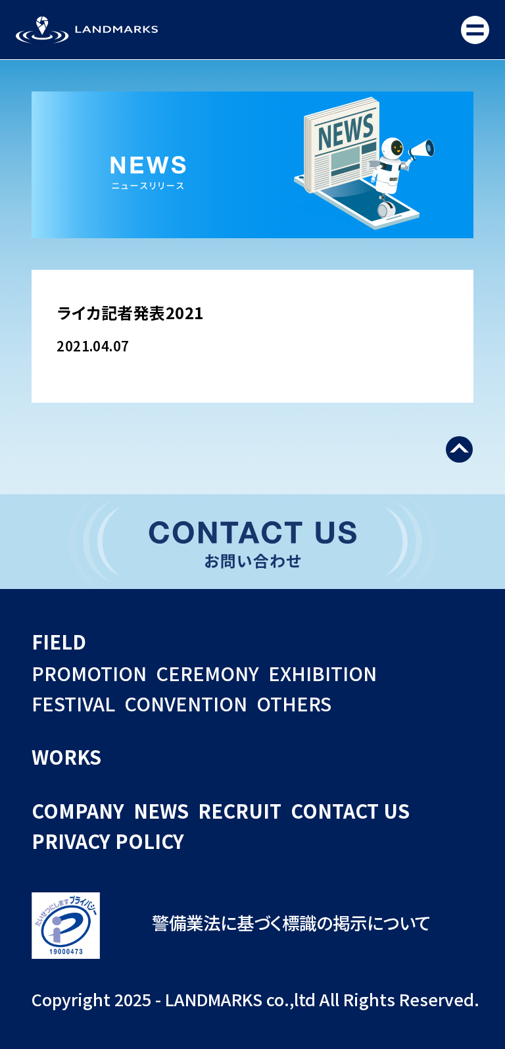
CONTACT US (350, 810)
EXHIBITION (322, 672)
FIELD (59, 641)
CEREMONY (207, 672)
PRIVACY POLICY (108, 840)
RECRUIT (239, 810)
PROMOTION (89, 672)
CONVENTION (185, 703)
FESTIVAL (73, 703)
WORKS (66, 756)
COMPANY (78, 810)
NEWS (161, 810)
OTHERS (293, 703)
